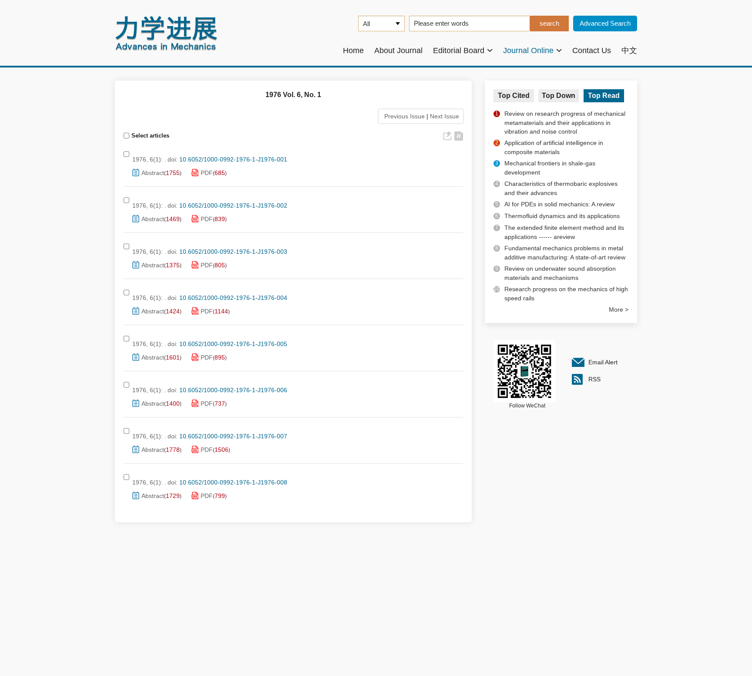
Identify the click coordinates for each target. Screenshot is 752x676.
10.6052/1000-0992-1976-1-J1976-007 (233, 436)
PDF (207, 172)
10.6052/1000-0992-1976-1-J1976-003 (233, 251)
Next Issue (445, 116)
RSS (594, 379)
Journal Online (528, 50)
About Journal (398, 50)
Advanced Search (605, 23)
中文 (629, 50)
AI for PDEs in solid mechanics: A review (559, 204)
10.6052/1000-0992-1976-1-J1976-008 (233, 482)
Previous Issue (403, 116)
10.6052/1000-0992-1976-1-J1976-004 (233, 297)
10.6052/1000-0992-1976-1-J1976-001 (233, 159)
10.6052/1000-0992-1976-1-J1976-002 (233, 205)
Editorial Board (458, 50)
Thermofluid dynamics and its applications (562, 215)
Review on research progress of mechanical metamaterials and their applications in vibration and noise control (564, 122)
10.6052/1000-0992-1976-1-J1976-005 (233, 343)
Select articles (150, 135)
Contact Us (591, 50)
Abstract (152, 172)
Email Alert (603, 362)
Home (353, 50)
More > (618, 309)
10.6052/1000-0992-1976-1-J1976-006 (233, 390)
